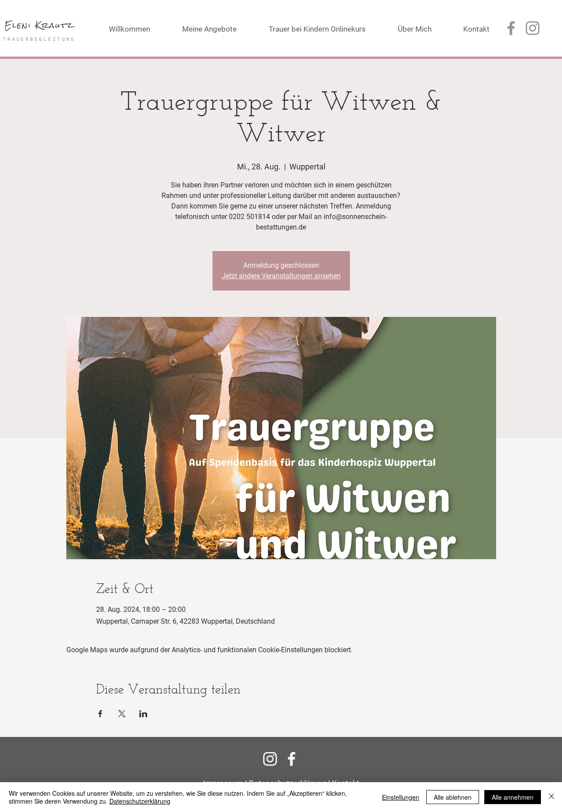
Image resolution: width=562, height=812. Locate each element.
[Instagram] (532, 28)
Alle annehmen (512, 797)
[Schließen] (551, 797)
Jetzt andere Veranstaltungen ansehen (281, 276)
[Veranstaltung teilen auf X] (122, 713)
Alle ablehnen (453, 797)
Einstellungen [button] (400, 797)
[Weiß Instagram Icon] (270, 759)
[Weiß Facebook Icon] (291, 759)
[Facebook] (511, 28)
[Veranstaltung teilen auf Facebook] (100, 713)
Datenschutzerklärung (139, 801)
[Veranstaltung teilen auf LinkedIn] (143, 713)
